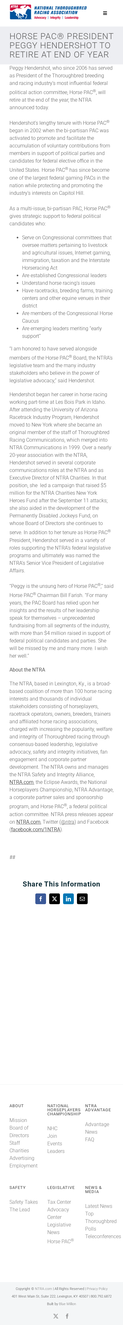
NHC (52, 1128)
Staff (14, 1143)
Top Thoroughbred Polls (101, 1221)
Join (52, 1136)
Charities (19, 1151)
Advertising (21, 1158)
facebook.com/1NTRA (35, 830)
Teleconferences (103, 1236)
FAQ (89, 1140)
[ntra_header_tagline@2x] (48, 6)
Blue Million (67, 1304)
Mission (18, 1120)
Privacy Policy (97, 1289)
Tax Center (59, 1202)
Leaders (56, 1151)
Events (54, 1144)
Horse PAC (60, 1241)
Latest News (98, 1206)
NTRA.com (21, 782)
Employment (23, 1166)
